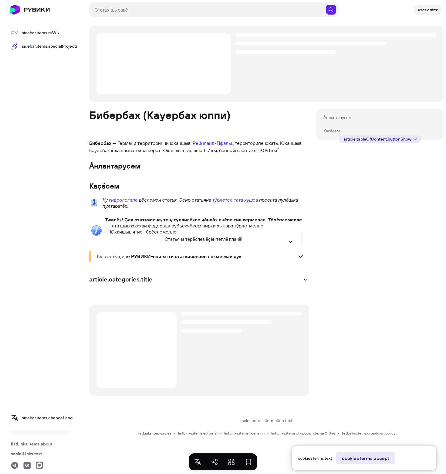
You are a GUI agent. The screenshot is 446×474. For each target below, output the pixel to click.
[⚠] (96, 230)
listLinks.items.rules (154, 433)
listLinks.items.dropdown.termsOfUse (303, 433)
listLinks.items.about (31, 444)
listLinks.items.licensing (244, 433)
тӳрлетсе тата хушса (235, 200)
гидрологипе (123, 200)
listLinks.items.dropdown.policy (368, 433)
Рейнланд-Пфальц (213, 143)
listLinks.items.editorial (198, 433)
